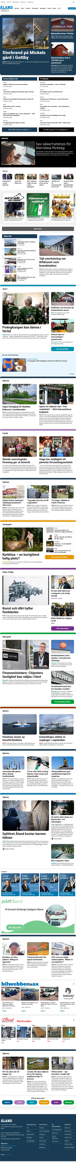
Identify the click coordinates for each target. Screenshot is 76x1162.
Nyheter (17, 8)
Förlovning (41, 1128)
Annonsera (23, 2)
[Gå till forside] (6, 7)
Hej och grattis (42, 1141)
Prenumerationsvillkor (69, 1147)
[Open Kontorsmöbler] (39, 1035)
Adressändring (67, 1134)
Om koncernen (55, 1141)
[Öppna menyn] (73, 2)
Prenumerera (72, 8)
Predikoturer (42, 1144)
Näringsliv (35, 8)
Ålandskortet (16, 2)
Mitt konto (4, 10)
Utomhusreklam (30, 1134)
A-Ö (59, 8)
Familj (49, 8)
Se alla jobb (15, 927)
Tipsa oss (9, 2)
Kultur (54, 8)
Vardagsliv (43, 8)
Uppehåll (66, 1141)
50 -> (56, 130)
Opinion (28, 8)
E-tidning (3, 2)
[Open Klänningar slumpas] (24, 1035)
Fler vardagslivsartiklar (59, 557)
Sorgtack (41, 1137)
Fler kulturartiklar (63, 628)
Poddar (3, 871)
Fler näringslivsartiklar (62, 702)
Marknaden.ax (42, 1147)
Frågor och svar (68, 1137)
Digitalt (28, 1131)
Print (28, 1128)
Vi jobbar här (67, 1128)
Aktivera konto (67, 1131)
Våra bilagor (29, 1137)
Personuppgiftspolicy (57, 1129)
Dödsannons (42, 1134)
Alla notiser (38, 229)
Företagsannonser (31, 1124)
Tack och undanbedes (44, 1131)
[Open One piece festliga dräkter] (8, 1035)
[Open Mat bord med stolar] (54, 1035)
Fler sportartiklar (62, 349)
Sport (22, 8)
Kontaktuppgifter (31, 1141)
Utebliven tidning (68, 1144)
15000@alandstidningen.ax (10, 1146)
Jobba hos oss (55, 1133)
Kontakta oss (30, 2)
